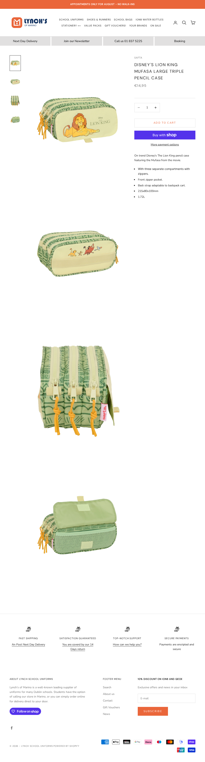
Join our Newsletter (76, 41)
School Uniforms (71, 19)
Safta (138, 57)
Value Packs (92, 25)
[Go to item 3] (15, 101)
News (106, 714)
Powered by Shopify (66, 746)
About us (109, 694)
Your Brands (138, 25)
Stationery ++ (71, 25)
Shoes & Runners (99, 19)
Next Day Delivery (25, 41)
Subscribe (153, 711)
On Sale (155, 25)
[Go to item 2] (15, 82)
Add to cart (165, 123)
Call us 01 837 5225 (128, 41)
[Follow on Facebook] (12, 728)
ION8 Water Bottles (150, 19)
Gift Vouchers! (115, 25)
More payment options (165, 144)
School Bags (123, 19)
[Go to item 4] (15, 119)
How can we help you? (127, 644)
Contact (108, 700)
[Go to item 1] (15, 63)
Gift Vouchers (111, 707)
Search (107, 687)
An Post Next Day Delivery (28, 644)
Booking (179, 41)
